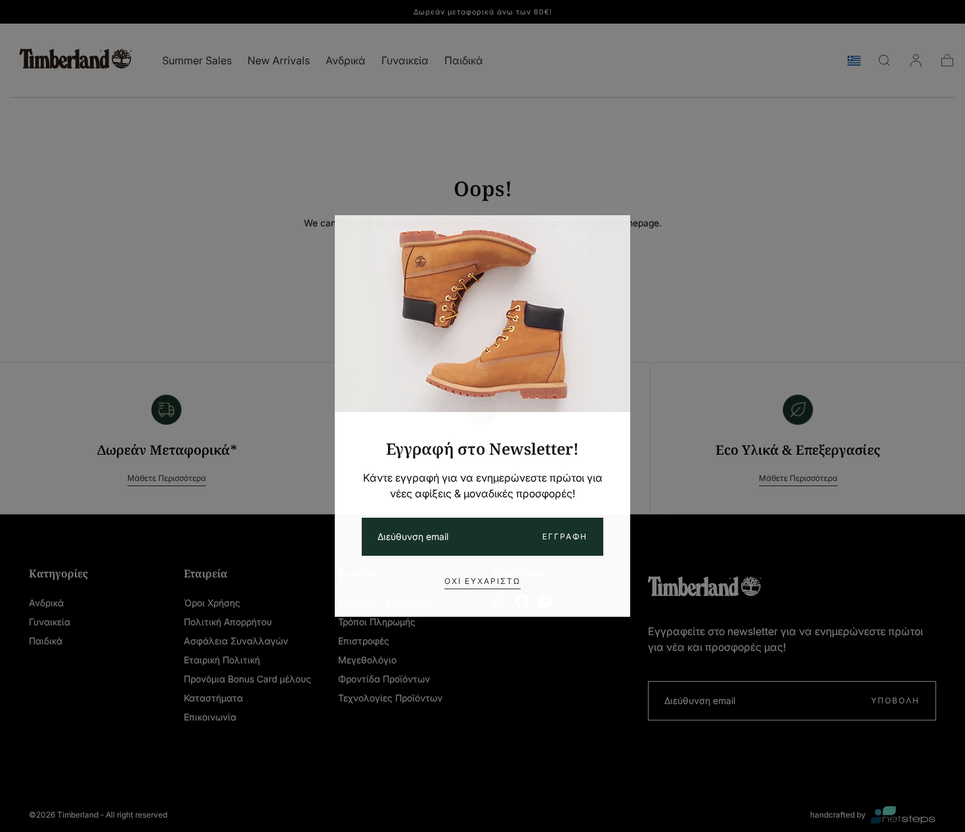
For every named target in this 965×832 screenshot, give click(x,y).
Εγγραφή (565, 536)
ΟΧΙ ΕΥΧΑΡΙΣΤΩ (482, 581)
